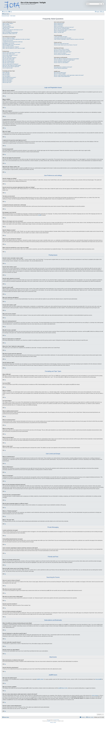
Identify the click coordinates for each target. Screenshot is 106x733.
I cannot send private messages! (60, 36)
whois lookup (95, 695)
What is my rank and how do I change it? (11, 46)
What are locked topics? (7, 81)
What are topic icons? (7, 82)
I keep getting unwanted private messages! (62, 37)
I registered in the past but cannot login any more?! (13, 29)
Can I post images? (6, 76)
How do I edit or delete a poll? (8, 58)
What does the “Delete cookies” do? (10, 33)
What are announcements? (8, 78)
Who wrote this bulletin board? (60, 72)
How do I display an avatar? (8, 45)
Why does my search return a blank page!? (62, 51)
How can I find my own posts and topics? (62, 54)
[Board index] (11, 5)
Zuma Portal (56, 719)
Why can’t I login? (6, 28)
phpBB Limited (40, 679)
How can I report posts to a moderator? (10, 64)
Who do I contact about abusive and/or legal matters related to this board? (69, 75)
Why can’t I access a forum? (8, 60)
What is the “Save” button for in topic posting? (12, 65)
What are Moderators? (58, 24)
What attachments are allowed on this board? (63, 66)
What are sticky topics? (7, 79)
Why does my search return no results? (62, 50)
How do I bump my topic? (8, 67)
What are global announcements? (9, 77)
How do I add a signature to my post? (10, 55)
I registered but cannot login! (8, 27)
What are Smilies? (6, 74)
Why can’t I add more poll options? (9, 57)
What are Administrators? (59, 23)
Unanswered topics (5, 15)
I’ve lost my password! (7, 31)
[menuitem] (10, 12)
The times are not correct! (8, 40)
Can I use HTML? (6, 73)
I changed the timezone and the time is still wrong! (12, 41)
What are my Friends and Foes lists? (61, 43)
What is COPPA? (6, 24)
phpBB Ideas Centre (62, 688)
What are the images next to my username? (11, 44)
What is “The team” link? (59, 32)
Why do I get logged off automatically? (10, 32)
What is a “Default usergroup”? (60, 31)
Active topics (12, 15)
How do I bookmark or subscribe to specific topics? (64, 60)
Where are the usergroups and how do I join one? (64, 27)
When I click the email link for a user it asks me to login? (14, 48)
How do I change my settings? (9, 37)
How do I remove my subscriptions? (61, 62)
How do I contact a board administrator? (62, 76)
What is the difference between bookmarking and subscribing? (66, 58)
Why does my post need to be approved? (11, 66)
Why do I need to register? (8, 23)
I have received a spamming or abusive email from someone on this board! (69, 39)
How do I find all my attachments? (60, 68)
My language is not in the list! (8, 43)
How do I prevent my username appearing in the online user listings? (16, 39)
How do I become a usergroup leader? (61, 28)
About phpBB (98, 679)
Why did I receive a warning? (8, 62)
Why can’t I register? (7, 25)
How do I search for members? (60, 53)
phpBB (39, 215)
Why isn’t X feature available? (60, 73)
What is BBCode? (6, 72)
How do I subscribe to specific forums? (62, 61)
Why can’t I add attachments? (8, 61)
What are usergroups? (58, 25)
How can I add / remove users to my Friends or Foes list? (65, 44)
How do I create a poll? (7, 56)
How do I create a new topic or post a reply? (11, 52)
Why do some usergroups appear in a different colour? (65, 29)
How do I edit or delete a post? (9, 53)
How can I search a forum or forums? (61, 49)
